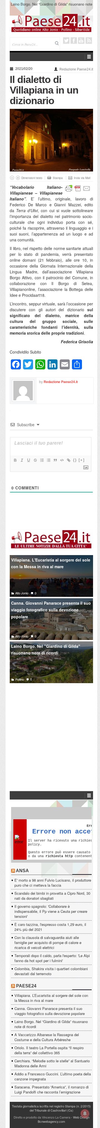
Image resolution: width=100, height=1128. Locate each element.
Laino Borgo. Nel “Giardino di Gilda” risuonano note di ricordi (51, 1024)
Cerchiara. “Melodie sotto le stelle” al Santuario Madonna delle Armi (52, 1063)
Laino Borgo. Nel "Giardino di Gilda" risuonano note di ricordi (45, 649)
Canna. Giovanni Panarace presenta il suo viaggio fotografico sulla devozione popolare (51, 609)
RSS (89, 40)
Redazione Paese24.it (76, 69)
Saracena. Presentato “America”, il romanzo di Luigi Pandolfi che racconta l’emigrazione (51, 1089)
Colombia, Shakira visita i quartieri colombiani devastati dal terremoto (51, 971)
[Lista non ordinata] (48, 460)
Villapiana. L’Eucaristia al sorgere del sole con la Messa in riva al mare (51, 998)
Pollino (19, 679)
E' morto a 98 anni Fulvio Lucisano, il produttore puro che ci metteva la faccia (52, 882)
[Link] (68, 460)
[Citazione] (55, 460)
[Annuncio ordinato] (41, 460)
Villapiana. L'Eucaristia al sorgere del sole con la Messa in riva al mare (50, 563)
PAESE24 (26, 986)
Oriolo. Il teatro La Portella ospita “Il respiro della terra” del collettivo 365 (49, 1050)
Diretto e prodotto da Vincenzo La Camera (42, 1117)
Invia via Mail (82, 178)
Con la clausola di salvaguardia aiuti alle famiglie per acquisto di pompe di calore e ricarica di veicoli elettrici (47, 942)
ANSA (22, 870)
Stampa (58, 178)
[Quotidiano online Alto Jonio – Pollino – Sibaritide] (51, 22)
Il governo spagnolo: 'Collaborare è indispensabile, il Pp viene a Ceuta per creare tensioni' (50, 911)
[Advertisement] (51, 729)
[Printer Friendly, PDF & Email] (77, 188)
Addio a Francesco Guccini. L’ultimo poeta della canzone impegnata (52, 1076)
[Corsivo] (21, 460)
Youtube (81, 40)
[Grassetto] (15, 460)
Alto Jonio (21, 593)
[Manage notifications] (85, 1113)
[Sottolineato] (28, 460)
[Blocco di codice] (61, 460)
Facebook (74, 40)
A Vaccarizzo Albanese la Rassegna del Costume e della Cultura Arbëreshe (51, 6)
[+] (82, 460)
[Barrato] (35, 460)
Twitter (66, 40)
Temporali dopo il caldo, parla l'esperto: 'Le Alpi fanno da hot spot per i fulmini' (52, 958)
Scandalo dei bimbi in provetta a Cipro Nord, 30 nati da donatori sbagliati (52, 896)
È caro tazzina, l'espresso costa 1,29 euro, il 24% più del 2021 (50, 927)
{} (75, 460)
